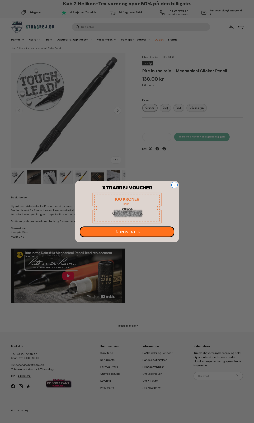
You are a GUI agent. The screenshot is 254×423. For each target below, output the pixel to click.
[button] (127, 208)
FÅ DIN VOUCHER (127, 232)
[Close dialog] (174, 185)
